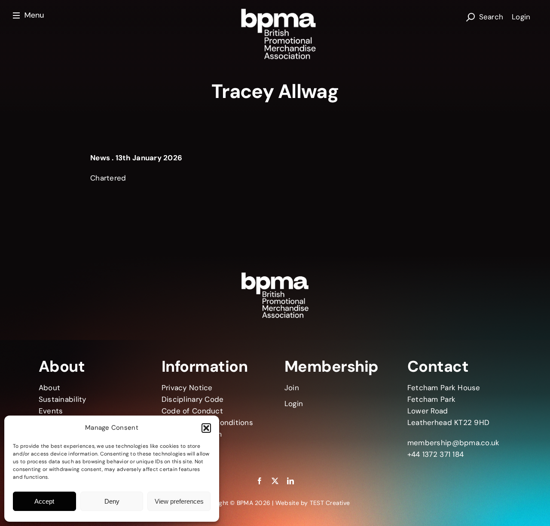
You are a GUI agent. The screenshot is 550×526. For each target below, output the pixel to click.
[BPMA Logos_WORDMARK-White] (276, 10)
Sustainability (62, 399)
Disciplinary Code (192, 399)
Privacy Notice (187, 387)
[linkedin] (290, 480)
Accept (44, 501)
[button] (206, 428)
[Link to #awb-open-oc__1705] (29, 15)
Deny (111, 501)
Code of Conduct (192, 411)
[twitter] (275, 480)
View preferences (179, 501)
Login (521, 16)
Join (291, 387)
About (49, 387)
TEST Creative (330, 503)
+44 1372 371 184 (435, 454)
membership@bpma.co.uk (453, 442)
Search (491, 16)
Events (51, 411)
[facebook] (259, 480)
